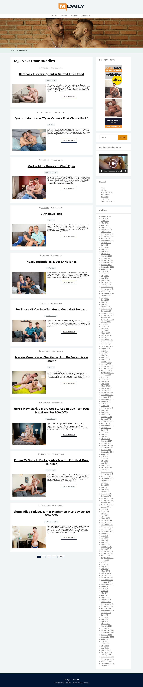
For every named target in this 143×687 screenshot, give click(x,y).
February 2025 (106, 256)
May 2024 (105, 276)
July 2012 (104, 562)
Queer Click (105, 195)
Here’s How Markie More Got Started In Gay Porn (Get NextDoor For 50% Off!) (51, 410)
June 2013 (105, 538)
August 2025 (106, 243)
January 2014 (106, 522)
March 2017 (105, 439)
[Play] (102, 171)
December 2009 (107, 630)
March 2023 (105, 307)
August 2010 (106, 613)
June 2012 (105, 564)
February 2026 (106, 230)
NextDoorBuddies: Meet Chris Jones (51, 262)
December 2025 (107, 234)
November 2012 (107, 553)
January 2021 (106, 364)
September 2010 (107, 611)
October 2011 (106, 582)
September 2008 (107, 663)
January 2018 (106, 419)
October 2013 (106, 529)
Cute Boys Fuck (51, 214)
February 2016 (106, 467)
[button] (113, 163)
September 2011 (107, 584)
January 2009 (106, 655)
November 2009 (107, 633)
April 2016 (104, 463)
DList (103, 188)
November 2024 (107, 263)
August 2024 (106, 269)
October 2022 (106, 318)
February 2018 (106, 417)
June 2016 (105, 459)
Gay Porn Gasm (107, 192)
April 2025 (104, 252)
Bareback (74, 16)
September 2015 (107, 478)
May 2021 (104, 355)
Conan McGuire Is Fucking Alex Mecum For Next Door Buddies (51, 462)
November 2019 (107, 395)
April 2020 (105, 384)
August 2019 (106, 401)
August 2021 (105, 348)
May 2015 (104, 487)
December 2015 (107, 472)
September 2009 (107, 637)
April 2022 (104, 331)
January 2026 (106, 232)
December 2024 (107, 260)
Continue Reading (70, 97)
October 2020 (106, 371)
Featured (51, 419)
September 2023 (107, 293)
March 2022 (105, 333)
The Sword (105, 199)
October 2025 (106, 238)
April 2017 (104, 437)
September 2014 (107, 505)
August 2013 (105, 533)
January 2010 (106, 628)
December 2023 (107, 287)
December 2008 (107, 657)
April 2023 (104, 304)
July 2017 (104, 430)
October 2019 (106, 397)
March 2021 (105, 359)
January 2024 (106, 285)
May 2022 (104, 329)
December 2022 (107, 313)
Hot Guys (64, 16)
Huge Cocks (51, 316)
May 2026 (104, 223)
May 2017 (104, 434)
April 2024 (105, 278)
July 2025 (104, 245)
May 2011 (104, 593)
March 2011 (105, 597)
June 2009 (105, 644)
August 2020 (106, 375)
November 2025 (107, 236)
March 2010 (105, 624)
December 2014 (107, 498)
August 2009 (106, 639)
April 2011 (104, 595)
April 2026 (104, 225)
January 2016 (106, 470)
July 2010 (104, 615)
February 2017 (106, 441)
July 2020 (104, 377)
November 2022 (107, 315)
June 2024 (105, 274)
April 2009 (105, 648)
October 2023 (106, 291)
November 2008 (107, 659)
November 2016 (107, 448)
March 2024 (105, 280)
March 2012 (105, 571)
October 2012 (106, 556)
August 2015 (105, 481)
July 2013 (104, 536)
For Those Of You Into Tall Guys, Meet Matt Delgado (51, 309)
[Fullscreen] (125, 171)
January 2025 (106, 258)
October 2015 (106, 476)
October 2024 (106, 265)
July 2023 (104, 298)
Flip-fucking (51, 172)
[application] (113, 163)
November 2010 (107, 606)
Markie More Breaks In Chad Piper (51, 166)
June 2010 (105, 617)
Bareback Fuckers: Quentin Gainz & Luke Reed (51, 74)
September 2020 (107, 373)
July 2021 (104, 351)
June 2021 (105, 353)
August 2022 (106, 322)
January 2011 (106, 602)
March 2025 (105, 254)
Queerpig (104, 197)
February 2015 (106, 494)
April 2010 (104, 622)
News (50, 125)
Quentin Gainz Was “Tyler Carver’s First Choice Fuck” (51, 118)
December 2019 (107, 393)
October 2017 (106, 423)
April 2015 (104, 489)
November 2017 (107, 421)
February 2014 (106, 520)
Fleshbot (104, 190)
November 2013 (107, 527)
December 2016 (107, 445)
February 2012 (106, 573)
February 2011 (106, 600)
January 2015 (106, 496)
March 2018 (105, 415)
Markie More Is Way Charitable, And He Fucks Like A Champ (51, 359)
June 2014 (105, 511)
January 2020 (106, 390)
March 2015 (105, 492)
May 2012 (104, 567)
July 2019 (104, 404)
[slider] (112, 171)
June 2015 (105, 485)
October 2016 (106, 450)
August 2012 (105, 560)
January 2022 (106, 337)
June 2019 (105, 406)
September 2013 (107, 531)
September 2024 (107, 267)
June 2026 (105, 221)
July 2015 (104, 483)
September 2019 (107, 399)
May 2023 (104, 302)
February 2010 (106, 626)
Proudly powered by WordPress (62, 682)
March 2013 (105, 545)
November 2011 (107, 580)
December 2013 (107, 525)
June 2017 (105, 432)
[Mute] (121, 171)
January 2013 (106, 549)
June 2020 (105, 379)
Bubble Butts (51, 522)
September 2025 (107, 241)
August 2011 (105, 586)
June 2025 (105, 247)
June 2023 (105, 300)
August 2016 (105, 454)
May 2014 (104, 514)
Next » (61, 557)
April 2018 (104, 412)
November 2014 (107, 500)
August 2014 (106, 507)
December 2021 (107, 340)
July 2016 (104, 456)
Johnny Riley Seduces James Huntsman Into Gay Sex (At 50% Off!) (51, 513)
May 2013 (104, 540)
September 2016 (107, 452)
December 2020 (107, 366)
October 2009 (106, 635)
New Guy (51, 268)
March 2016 (105, 465)
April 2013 (104, 542)
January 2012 (106, 575)
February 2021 (106, 362)
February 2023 (106, 309)
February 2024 (106, 282)
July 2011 (104, 589)
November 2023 (107, 289)
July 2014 (104, 509)
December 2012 (107, 551)
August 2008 (106, 666)
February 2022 (106, 335)
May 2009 (105, 646)
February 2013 (106, 547)
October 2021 (106, 344)
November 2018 (107, 408)
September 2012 (107, 558)
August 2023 (106, 296)
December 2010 (107, 604)
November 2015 (107, 474)
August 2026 (106, 216)
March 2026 (105, 227)
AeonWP (86, 682)
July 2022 (104, 324)
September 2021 (107, 346)
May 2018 (104, 410)
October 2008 (106, 661)
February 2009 (106, 652)
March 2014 (105, 518)
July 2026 (104, 219)
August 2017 (106, 428)
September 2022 (107, 320)
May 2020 (105, 382)
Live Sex (54, 16)
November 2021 (107, 342)
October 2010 (106, 608)
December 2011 (107, 578)
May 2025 (104, 249)
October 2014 (106, 503)
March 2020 (105, 386)
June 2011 (104, 591)
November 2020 (107, 368)
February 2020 (106, 388)
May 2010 (104, 619)
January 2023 (106, 311)
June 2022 (105, 326)
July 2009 (104, 641)
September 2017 (107, 426)
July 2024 (104, 271)
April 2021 (104, 357)
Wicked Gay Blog (107, 201)
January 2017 (106, 443)
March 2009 (105, 650)
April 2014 (104, 516)
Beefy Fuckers (86, 16)
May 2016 (104, 461)
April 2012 (104, 569)
